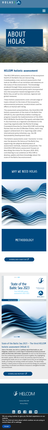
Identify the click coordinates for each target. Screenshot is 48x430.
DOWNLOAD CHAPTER (17, 259)
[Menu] (24, 10)
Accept (6, 426)
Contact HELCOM (24, 401)
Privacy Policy (24, 403)
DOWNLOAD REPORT (16, 374)
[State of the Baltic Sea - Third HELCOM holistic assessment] (11, 2)
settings (18, 422)
